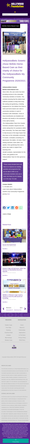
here (8, 194)
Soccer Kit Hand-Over (9, 245)
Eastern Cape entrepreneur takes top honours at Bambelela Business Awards (14, 269)
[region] (15, 21)
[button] (15, 12)
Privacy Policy (16, 441)
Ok (15, 439)
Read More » (5, 248)
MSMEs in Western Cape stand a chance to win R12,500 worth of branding (13, 296)
